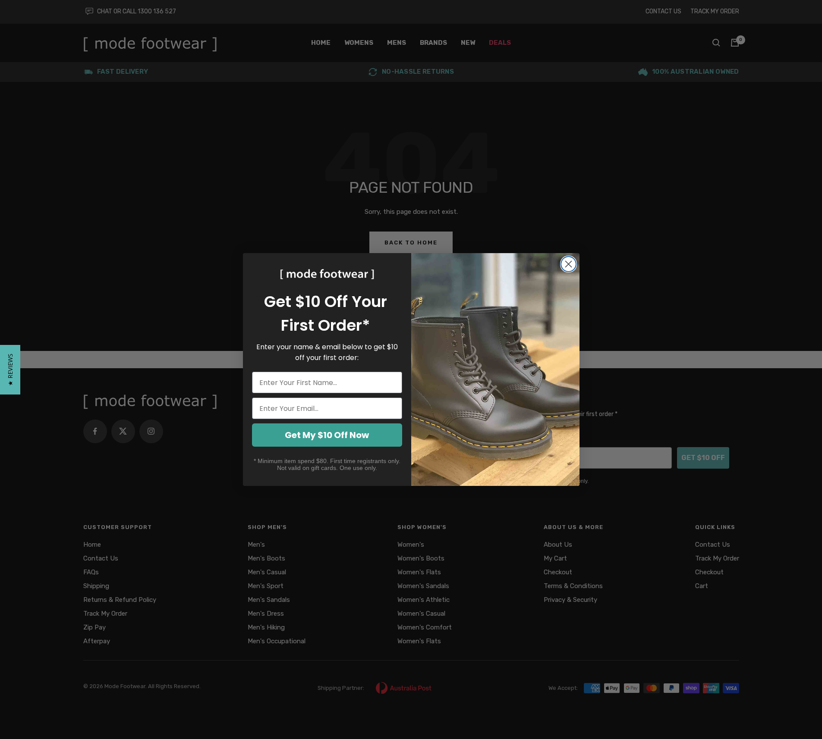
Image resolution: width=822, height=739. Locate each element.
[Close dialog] (568, 264)
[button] (10, 370)
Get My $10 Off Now (327, 435)
